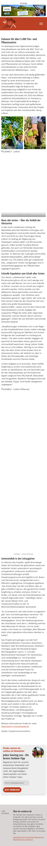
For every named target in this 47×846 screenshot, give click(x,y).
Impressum (30, 837)
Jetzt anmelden (12, 789)
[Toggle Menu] (41, 24)
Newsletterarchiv (19, 837)
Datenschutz (39, 837)
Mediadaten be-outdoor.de (23, 840)
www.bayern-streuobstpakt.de (15, 726)
